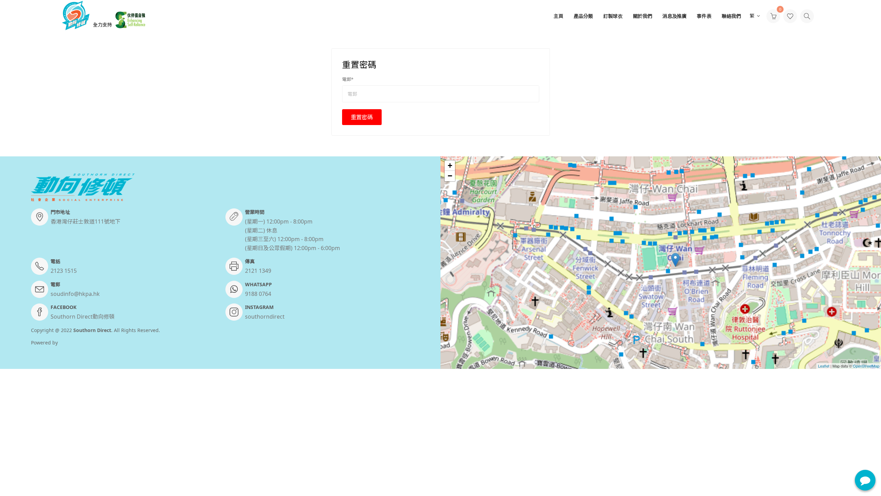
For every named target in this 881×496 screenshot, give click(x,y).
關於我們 (642, 16)
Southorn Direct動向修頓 (83, 316)
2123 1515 (64, 271)
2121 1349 (258, 271)
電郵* (347, 79)
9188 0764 (258, 294)
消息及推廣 (674, 16)
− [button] (450, 176)
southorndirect (265, 316)
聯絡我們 (731, 16)
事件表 (704, 16)
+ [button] (450, 165)
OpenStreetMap (866, 366)
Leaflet (823, 366)
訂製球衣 (613, 16)
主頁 (558, 16)
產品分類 (583, 16)
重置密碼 (362, 117)
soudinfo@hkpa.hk (75, 294)
